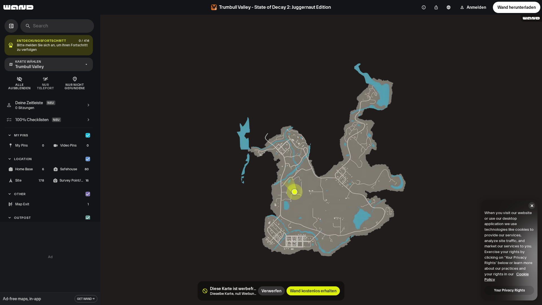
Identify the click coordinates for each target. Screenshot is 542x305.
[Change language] (448, 7)
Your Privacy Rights (509, 290)
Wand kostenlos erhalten (313, 291)
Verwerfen (271, 291)
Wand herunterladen (516, 7)
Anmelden (476, 7)
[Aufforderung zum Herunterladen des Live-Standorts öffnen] (295, 192)
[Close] (531, 205)
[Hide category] (88, 135)
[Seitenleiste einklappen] (11, 26)
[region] (321, 160)
